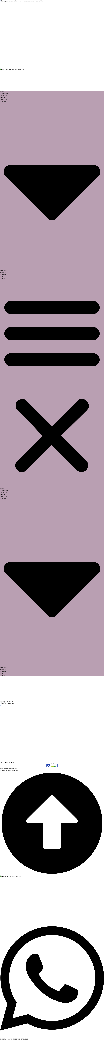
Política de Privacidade (7, 704)
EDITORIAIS (3, 270)
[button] (52, 383)
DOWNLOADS (4, 94)
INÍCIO (2, 92)
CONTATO (3, 278)
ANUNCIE (3, 272)
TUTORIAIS (3, 98)
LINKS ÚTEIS (3, 100)
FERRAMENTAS (4, 96)
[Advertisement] (52, 688)
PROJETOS (3, 276)
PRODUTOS (3, 274)
